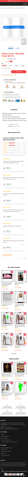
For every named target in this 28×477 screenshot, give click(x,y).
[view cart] (26, 4)
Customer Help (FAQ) (5, 455)
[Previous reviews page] (19, 258)
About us (3, 434)
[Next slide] (25, 27)
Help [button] (25, 475)
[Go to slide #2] (17, 48)
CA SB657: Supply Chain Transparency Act (9, 441)
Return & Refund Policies (6, 451)
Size (2, 63)
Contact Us (3, 453)
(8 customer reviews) (11, 58)
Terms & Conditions (5, 436)
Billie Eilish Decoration (10, 8)
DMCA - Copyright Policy (6, 440)
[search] (24, 4)
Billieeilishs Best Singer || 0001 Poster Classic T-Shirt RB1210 (20, 326)
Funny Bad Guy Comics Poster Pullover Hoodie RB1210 (19, 305)
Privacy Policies (4, 438)
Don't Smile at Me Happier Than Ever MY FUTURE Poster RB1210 (7, 284)
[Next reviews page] (25, 258)
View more (14, 353)
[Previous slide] (2, 27)
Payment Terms (4, 449)
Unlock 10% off (2, 471)
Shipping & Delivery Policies (6, 447)
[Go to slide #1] (10, 48)
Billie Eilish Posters (20, 8)
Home (2, 8)
